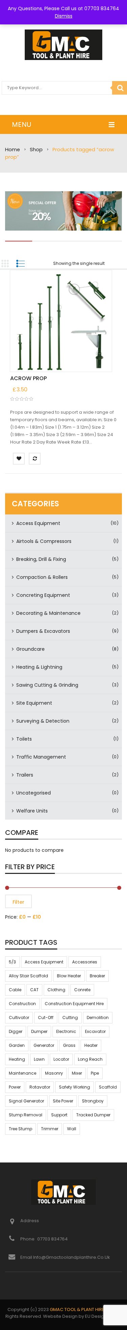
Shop (36, 149)
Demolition (98, 1017)
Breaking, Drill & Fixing (41, 559)
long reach (90, 1059)
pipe (95, 1073)
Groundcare (30, 649)
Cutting (70, 1017)
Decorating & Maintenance (48, 613)
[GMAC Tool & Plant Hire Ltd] (63, 45)
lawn (39, 1059)
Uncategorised (33, 792)
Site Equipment (34, 703)
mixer (77, 1073)
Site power (63, 1101)
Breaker (97, 976)
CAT (34, 990)
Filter (18, 902)
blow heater (69, 976)
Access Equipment (38, 523)
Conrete (82, 990)
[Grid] (5, 263)
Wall (71, 1129)
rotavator (39, 1087)
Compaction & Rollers (42, 577)
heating (17, 1059)
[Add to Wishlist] (19, 459)
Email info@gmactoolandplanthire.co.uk (65, 1257)
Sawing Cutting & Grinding (47, 685)
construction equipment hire (74, 1003)
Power (15, 1087)
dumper (39, 1031)
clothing (56, 990)
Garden (17, 1045)
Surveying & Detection (42, 721)
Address (29, 1220)
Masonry (54, 1073)
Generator (44, 1045)
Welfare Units (32, 810)
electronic (66, 1031)
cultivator (19, 1017)
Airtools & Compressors (43, 541)
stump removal (25, 1115)
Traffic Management (41, 757)
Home (12, 149)
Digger (15, 1031)
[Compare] (35, 459)
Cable (15, 990)
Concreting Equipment (43, 595)
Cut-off (46, 1017)
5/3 (12, 962)
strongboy (93, 1101)
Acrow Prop (28, 378)
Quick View (60, 321)
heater (91, 1045)
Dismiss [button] (63, 16)
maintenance (22, 1073)
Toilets (24, 739)
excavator (95, 1031)
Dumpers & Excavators (43, 631)
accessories (84, 962)
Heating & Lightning (39, 667)
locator (61, 1059)
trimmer (49, 1129)
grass (69, 1045)
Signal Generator (26, 1101)
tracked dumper (93, 1115)
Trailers (24, 774)
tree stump (20, 1129)
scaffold (108, 1087)
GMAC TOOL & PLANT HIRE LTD (81, 1309)
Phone (28, 1239)
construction (22, 1003)
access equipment (44, 962)
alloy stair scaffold (28, 976)
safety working (74, 1087)
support (59, 1115)
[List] (20, 263)
